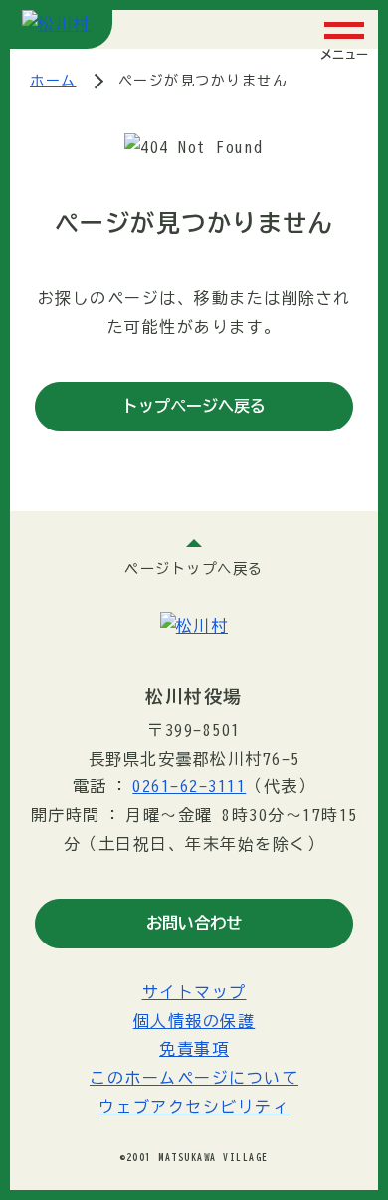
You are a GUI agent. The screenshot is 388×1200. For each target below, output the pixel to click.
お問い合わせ (194, 923)
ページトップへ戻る (194, 568)
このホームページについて (194, 1078)
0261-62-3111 (189, 786)
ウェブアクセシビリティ (194, 1106)
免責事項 (194, 1049)
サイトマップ (194, 992)
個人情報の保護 (194, 1021)
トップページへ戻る (194, 406)
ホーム (53, 80)
